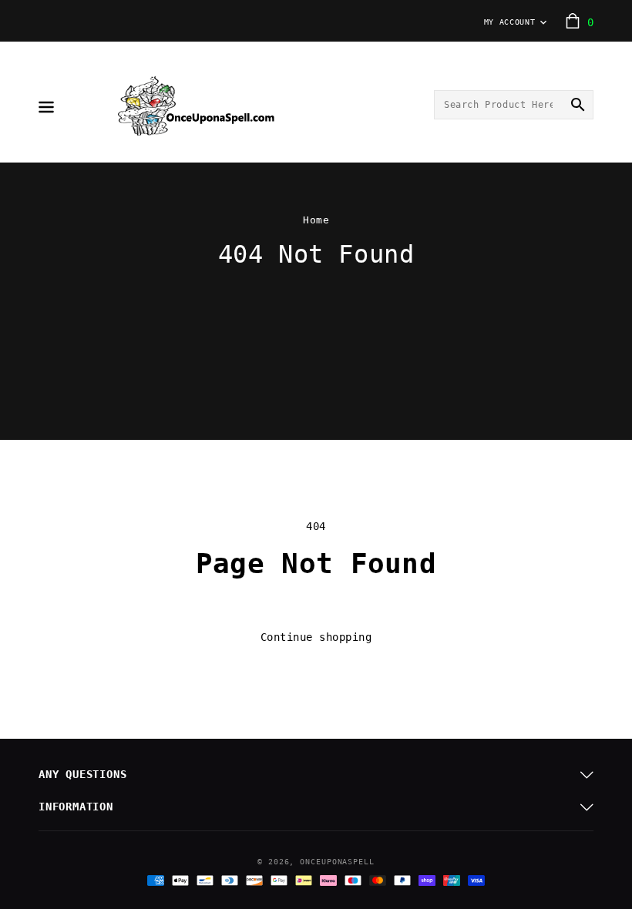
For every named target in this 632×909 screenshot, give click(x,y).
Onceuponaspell (337, 861)
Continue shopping (316, 637)
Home (316, 220)
